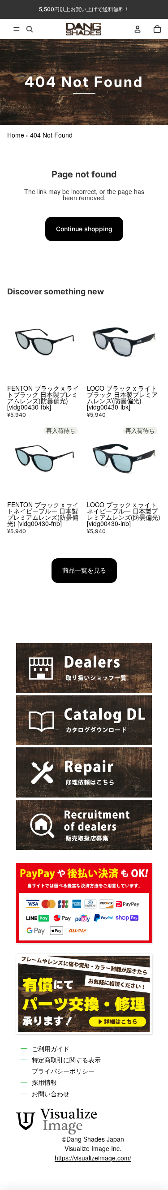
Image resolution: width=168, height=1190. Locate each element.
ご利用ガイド (50, 1048)
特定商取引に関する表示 (66, 1059)
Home (15, 134)
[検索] (29, 29)
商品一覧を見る (84, 570)
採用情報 (44, 1082)
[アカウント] (137, 29)
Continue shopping (84, 229)
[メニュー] (10, 29)
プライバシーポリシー (63, 1070)
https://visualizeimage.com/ (93, 1157)
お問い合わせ (50, 1093)
